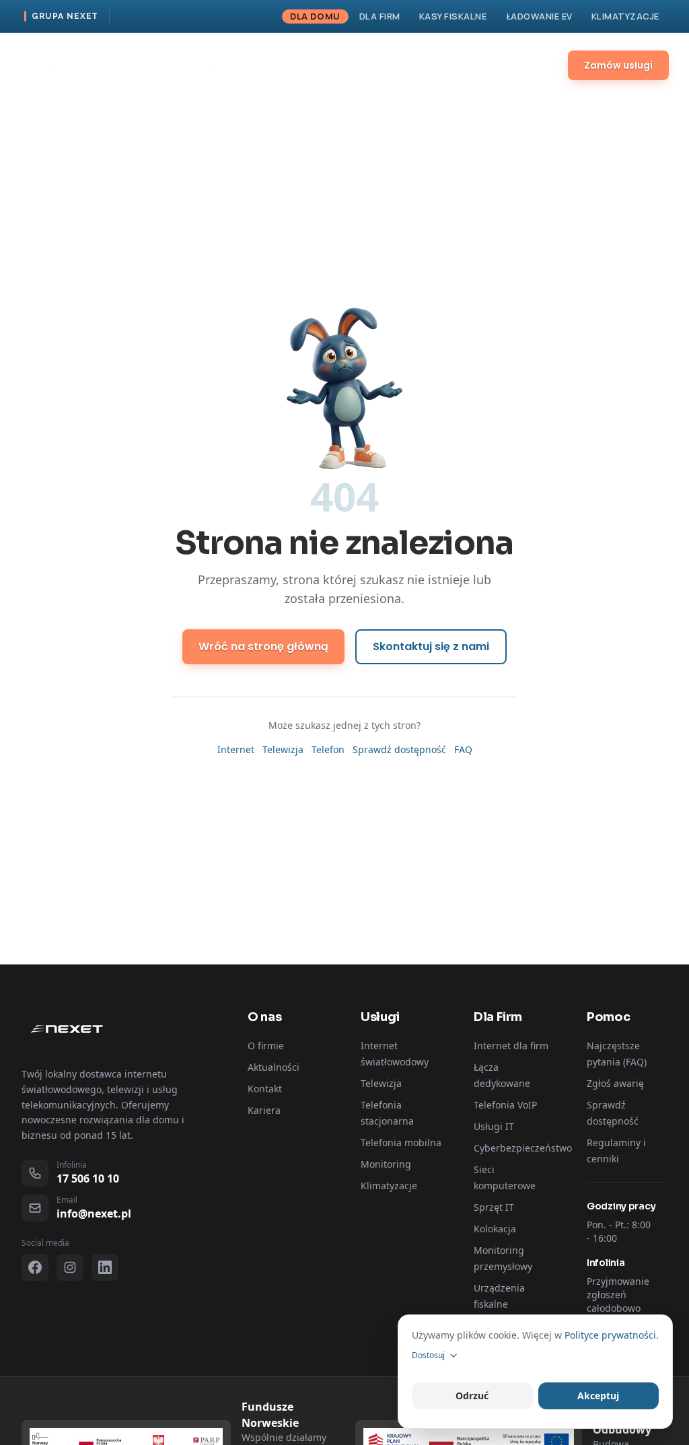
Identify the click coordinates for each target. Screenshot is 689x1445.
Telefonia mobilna (401, 1142)
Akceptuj (598, 1395)
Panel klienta (508, 65)
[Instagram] (70, 1267)
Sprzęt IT (494, 1207)
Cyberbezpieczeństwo (523, 1147)
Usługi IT (494, 1126)
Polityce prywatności (610, 1335)
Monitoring (386, 1164)
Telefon (202, 65)
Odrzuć (472, 1395)
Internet (50, 65)
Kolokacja (495, 1228)
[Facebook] (35, 1267)
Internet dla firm (511, 1045)
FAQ (463, 749)
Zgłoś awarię (615, 1083)
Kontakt (433, 65)
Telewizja (127, 65)
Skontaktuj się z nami (431, 646)
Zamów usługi (618, 65)
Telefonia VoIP (505, 1104)
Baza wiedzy (347, 65)
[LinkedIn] (105, 1267)
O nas (269, 65)
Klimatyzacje (389, 1185)
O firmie (266, 1045)
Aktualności (273, 1067)
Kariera (264, 1110)
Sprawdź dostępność (399, 749)
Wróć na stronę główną (263, 646)
